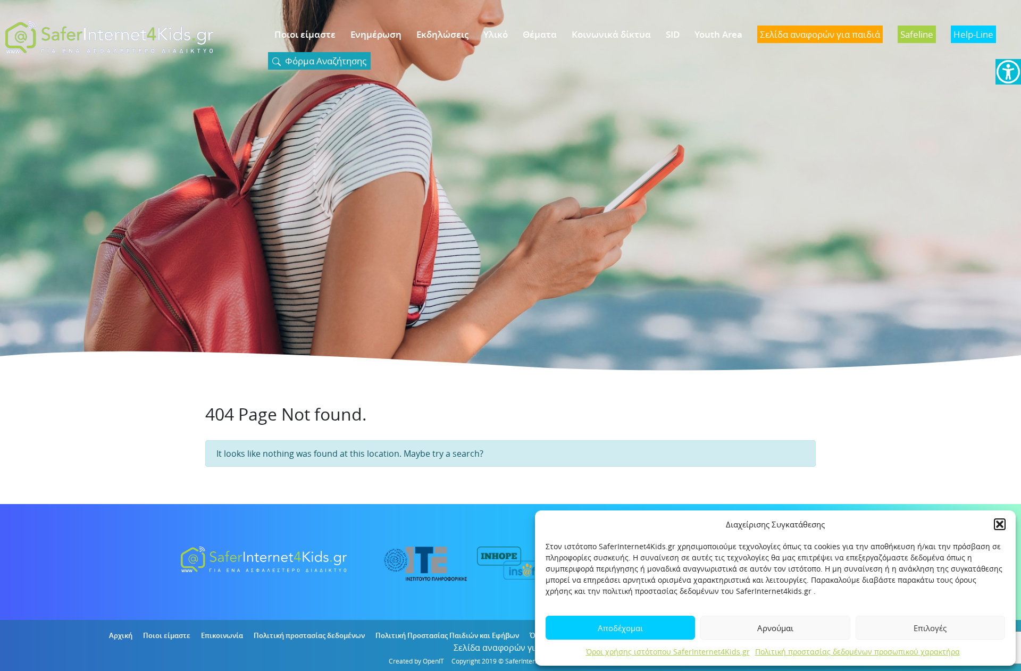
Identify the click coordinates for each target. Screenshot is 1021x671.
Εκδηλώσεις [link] (442, 34)
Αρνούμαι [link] (775, 628)
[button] (999, 524)
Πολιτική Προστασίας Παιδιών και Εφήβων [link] (447, 635)
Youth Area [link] (718, 34)
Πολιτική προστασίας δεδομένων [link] (309, 635)
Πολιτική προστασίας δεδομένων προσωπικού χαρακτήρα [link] (857, 652)
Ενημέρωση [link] (375, 34)
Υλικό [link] (495, 34)
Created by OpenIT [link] (416, 661)
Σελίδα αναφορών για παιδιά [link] (511, 647)
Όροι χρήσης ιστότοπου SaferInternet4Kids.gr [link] (668, 652)
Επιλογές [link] (930, 628)
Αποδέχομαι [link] (620, 628)
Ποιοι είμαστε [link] (305, 34)
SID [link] (673, 34)
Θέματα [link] (540, 34)
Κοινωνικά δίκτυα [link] (611, 34)
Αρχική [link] (120, 635)
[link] (1008, 72)
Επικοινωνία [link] (222, 635)
